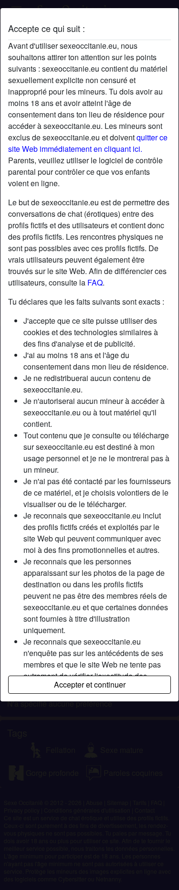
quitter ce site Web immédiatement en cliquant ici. (88, 143)
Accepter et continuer (90, 684)
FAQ (95, 282)
